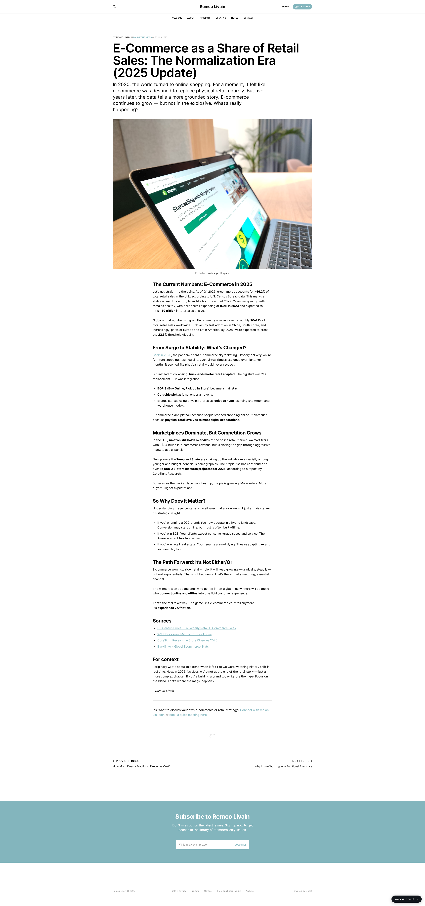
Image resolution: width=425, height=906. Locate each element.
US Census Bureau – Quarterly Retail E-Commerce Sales (196, 628)
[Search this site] (114, 6)
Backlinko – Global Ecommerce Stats (183, 646)
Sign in (285, 6)
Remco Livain (212, 7)
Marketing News (142, 37)
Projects (205, 18)
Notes (234, 18)
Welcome (177, 18)
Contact (249, 18)
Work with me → (406, 899)
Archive (250, 891)
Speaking (221, 18)
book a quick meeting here (188, 714)
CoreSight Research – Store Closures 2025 (187, 640)
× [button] (417, 899)
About (190, 18)
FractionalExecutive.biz (229, 891)
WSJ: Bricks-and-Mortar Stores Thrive (184, 634)
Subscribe (304, 6)
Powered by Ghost (302, 891)
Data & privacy (178, 891)
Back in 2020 (162, 355)
